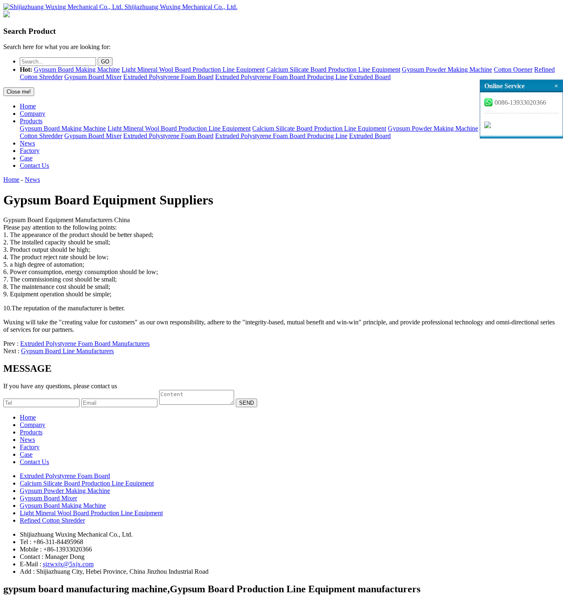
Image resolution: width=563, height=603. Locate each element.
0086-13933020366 (520, 102)
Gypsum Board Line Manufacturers (67, 350)
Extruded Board (370, 76)
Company (32, 113)
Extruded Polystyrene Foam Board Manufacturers (85, 343)
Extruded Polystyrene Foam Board (168, 76)
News (27, 143)
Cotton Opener (513, 69)
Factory (30, 150)
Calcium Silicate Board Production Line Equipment (333, 69)
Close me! (19, 92)
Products (31, 120)
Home (28, 106)
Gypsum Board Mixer (93, 76)
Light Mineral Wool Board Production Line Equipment (193, 69)
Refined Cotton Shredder (52, 520)
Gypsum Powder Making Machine (447, 69)
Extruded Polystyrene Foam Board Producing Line (281, 76)
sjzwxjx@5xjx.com (68, 564)
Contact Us (34, 165)
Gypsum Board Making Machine (77, 69)
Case (26, 158)
